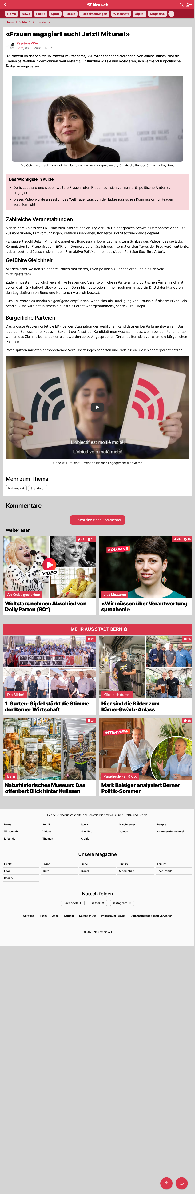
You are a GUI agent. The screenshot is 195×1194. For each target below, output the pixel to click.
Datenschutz (87, 915)
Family (161, 863)
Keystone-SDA (27, 43)
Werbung (28, 915)
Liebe (84, 863)
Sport (84, 824)
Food (7, 871)
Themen (47, 838)
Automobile (126, 871)
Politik (22, 22)
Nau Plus (86, 831)
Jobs (55, 915)
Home (10, 22)
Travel (85, 871)
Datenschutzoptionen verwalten (152, 915)
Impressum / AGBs (113, 915)
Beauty (8, 878)
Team (43, 915)
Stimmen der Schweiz (171, 831)
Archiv (85, 838)
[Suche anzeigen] (182, 4)
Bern (20, 48)
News (7, 824)
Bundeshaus (41, 22)
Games (123, 831)
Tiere (45, 871)
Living (46, 863)
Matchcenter (127, 824)
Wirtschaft (11, 831)
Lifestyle (9, 838)
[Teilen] (166, 1183)
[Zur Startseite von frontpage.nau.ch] (97, 4)
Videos (47, 831)
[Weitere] (171, 14)
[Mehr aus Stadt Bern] (97, 629)
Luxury (123, 863)
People (161, 824)
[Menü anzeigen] (189, 4)
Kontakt (69, 915)
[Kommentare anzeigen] (182, 1183)
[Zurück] (5, 4)
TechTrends (164, 871)
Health (8, 863)
